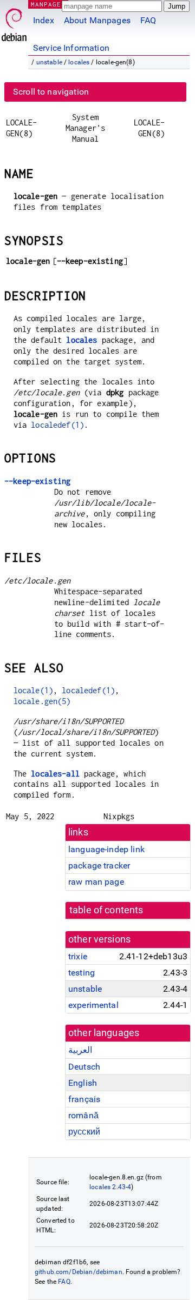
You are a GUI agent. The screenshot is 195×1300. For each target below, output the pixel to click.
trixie (77, 956)
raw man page (96, 882)
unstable (49, 62)
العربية (80, 1050)
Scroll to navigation (51, 92)
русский (84, 1131)
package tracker (99, 865)
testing (81, 972)
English (82, 1083)
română (83, 1115)
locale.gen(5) (42, 701)
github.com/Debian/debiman (78, 1272)
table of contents (106, 910)
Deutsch (84, 1067)
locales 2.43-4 (110, 1187)
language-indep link (106, 849)
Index (43, 20)
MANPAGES (48, 4)
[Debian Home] (14, 22)
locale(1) (33, 690)
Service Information (71, 48)
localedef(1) (57, 424)
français (84, 1099)
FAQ (148, 20)
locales (78, 62)
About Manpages (97, 20)
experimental (93, 1005)
